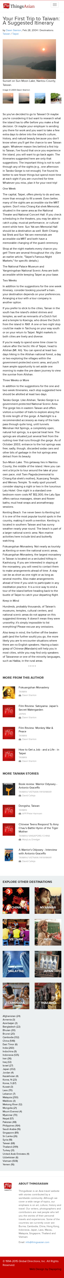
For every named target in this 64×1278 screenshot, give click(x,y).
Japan (22, 714)
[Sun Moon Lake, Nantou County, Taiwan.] (40, 98)
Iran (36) (7, 1058)
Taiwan (6, 33)
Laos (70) (7, 1090)
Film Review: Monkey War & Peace (36, 729)
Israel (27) (8, 1065)
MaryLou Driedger (31, 839)
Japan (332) (9, 1069)
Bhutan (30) (9, 1030)
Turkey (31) (8, 1150)
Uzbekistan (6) (10, 1157)
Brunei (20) (9, 1033)
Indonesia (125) (11, 1054)
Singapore (35, 835)
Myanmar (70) (10, 1115)
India (48, 939)
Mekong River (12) (12, 1104)
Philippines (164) (11, 1125)
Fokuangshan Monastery (34, 687)
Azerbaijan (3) (10, 1023)
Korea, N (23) (10, 1079)
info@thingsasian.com (37, 1242)
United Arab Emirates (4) (16, 1153)
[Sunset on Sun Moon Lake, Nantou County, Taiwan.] (8, 98)
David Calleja (28, 795)
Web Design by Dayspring (45, 1269)
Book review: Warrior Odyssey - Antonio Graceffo (38, 786)
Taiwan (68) (9, 1143)
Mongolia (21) (10, 1107)
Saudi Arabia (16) (11, 1129)
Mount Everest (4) (12, 1111)
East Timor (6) (10, 1044)
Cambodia (16, 1003)
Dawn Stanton (13, 30)
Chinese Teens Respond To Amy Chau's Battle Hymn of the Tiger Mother (39, 828)
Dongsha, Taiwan (29, 806)
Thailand (48, 1003)
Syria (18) (7, 1139)
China (46, 835)
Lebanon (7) (9, 1093)
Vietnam (33, 791)
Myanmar (46, 791)
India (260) (8, 1047)
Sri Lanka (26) (10, 1136)
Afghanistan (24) (11, 1016)
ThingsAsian (19, 6)
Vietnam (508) (10, 1160)
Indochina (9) (10, 1051)
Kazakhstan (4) (10, 1076)
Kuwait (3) (8, 1086)
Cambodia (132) (11, 1037)
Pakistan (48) (9, 1122)
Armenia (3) (9, 1019)
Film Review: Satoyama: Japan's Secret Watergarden (38, 708)
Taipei (15, 33)
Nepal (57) (8, 1118)
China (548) (9, 1040)
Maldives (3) (9, 1100)
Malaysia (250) (10, 1097)
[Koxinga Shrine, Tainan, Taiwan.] (56, 98)
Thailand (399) (10, 1146)
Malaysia (16, 971)
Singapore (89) (10, 1132)
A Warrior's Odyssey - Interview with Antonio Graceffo (38, 851)
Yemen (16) (8, 1164)
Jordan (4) (8, 1072)
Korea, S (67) (9, 1083)
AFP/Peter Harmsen (32, 813)
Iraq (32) (7, 1062)
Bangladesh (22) (11, 1026)
